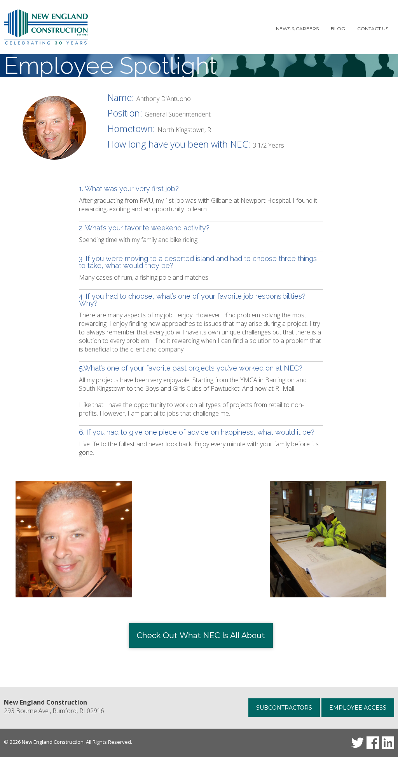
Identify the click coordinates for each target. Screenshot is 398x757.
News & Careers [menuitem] (297, 28)
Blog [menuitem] (338, 28)
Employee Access (357, 707)
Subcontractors (284, 707)
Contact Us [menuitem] (372, 28)
